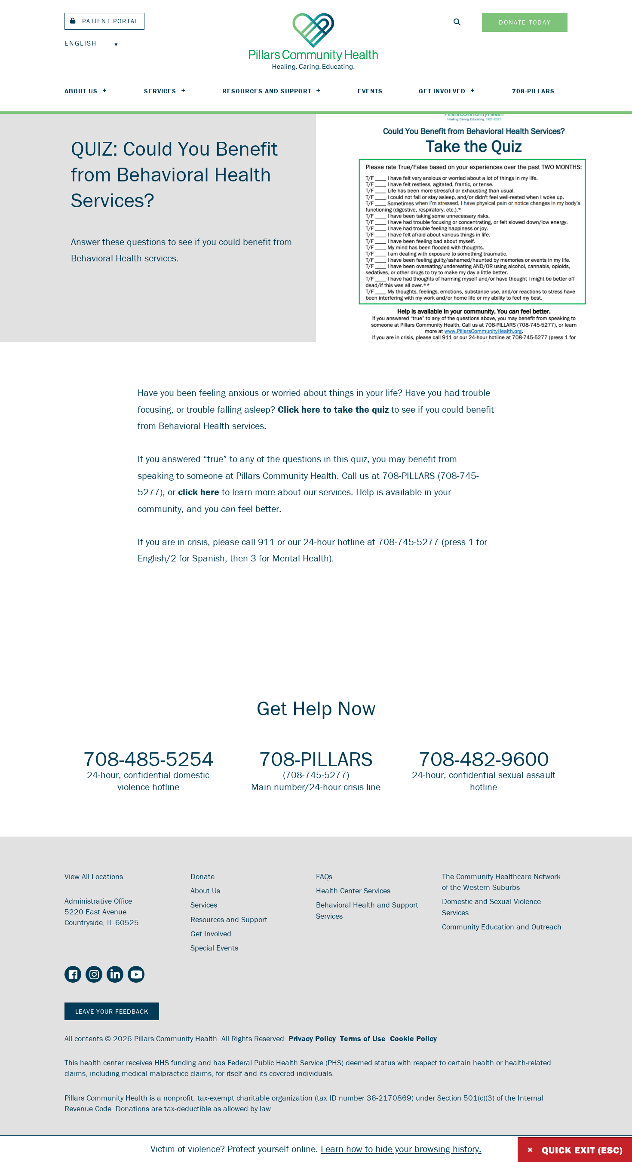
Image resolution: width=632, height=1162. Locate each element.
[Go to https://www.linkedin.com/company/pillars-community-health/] (115, 975)
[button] (104, 21)
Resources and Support (266, 91)
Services (160, 91)
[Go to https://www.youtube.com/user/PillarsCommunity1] (136, 975)
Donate (202, 876)
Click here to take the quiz (334, 409)
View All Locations (93, 876)
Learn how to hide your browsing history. (401, 1149)
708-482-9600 (483, 758)
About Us (81, 91)
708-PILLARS (533, 91)
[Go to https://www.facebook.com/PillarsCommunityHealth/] (72, 975)
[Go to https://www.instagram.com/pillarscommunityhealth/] (94, 975)
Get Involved (442, 91)
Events (370, 91)
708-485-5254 (148, 758)
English (80, 43)
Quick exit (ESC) (575, 1150)
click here (198, 492)
